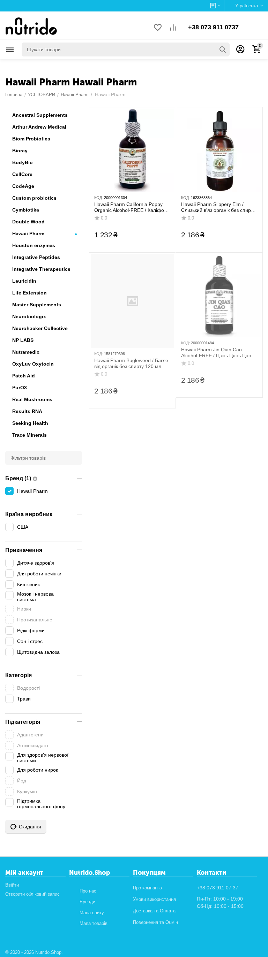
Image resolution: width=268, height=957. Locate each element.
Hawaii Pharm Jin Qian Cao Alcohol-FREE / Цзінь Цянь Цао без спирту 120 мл (216, 353)
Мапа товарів (93, 923)
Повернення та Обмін (155, 922)
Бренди (87, 901)
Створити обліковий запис (32, 894)
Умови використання (154, 899)
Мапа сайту (92, 912)
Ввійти (12, 885)
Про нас (88, 891)
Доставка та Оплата (154, 910)
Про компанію (147, 887)
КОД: (98, 198)
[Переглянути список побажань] (157, 28)
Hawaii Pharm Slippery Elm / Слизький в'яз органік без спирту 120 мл (218, 207)
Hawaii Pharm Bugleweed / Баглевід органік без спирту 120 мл (132, 363)
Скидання (30, 826)
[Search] (223, 49)
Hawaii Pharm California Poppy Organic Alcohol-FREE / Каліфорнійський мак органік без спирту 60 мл (131, 207)
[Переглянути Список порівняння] (173, 28)
